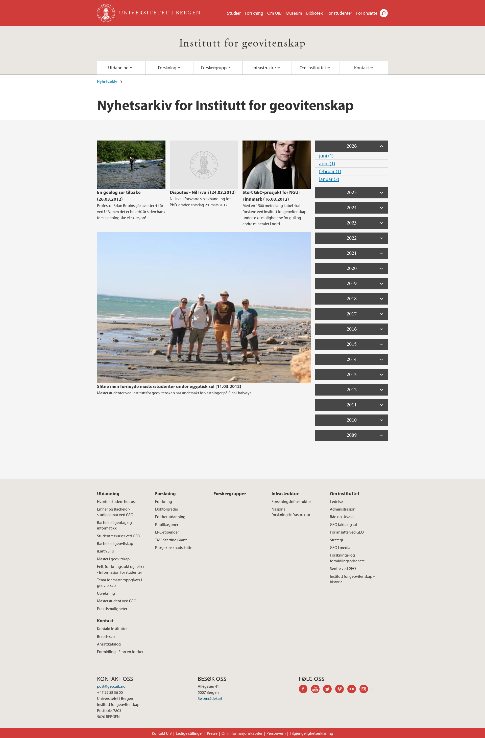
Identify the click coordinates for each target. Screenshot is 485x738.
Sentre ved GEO (343, 568)
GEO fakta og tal (343, 524)
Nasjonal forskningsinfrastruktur (291, 511)
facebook (305, 690)
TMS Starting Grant (171, 539)
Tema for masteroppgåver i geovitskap (119, 582)
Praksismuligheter (112, 608)
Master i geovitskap (113, 558)
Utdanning (118, 68)
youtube (317, 690)
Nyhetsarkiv (107, 81)
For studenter (339, 13)
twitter (329, 690)
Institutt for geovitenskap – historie (352, 579)
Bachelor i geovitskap (115, 543)
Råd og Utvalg (342, 516)
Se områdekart (210, 698)
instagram (365, 690)
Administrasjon (342, 509)
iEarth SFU (105, 551)
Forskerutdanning (170, 516)
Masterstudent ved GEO (116, 600)
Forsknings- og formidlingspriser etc (347, 557)
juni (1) (326, 155)
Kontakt (361, 68)
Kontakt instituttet (112, 628)
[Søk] (383, 13)
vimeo (341, 690)
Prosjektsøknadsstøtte (173, 547)
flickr (353, 690)
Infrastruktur (264, 68)
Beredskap (106, 636)
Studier (234, 13)
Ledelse (336, 501)
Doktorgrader (166, 509)
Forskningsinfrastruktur (291, 501)
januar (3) (329, 179)
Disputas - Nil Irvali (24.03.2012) (203, 192)
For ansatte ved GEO (347, 532)
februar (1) (330, 171)
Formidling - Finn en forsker (120, 651)
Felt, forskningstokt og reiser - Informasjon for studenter (120, 569)
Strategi (336, 539)
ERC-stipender (167, 532)
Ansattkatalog (109, 644)
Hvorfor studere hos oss (116, 501)
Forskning (254, 13)
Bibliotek (314, 13)
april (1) (327, 163)
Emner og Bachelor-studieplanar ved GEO (115, 511)
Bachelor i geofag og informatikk (114, 525)
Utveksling (106, 593)
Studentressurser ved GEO (118, 535)
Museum (294, 13)
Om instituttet (313, 68)
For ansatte (366, 13)
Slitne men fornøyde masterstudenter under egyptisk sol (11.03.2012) (169, 386)
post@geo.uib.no (111, 686)
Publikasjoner (166, 524)
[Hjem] (106, 13)
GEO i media (340, 547)
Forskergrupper (215, 68)
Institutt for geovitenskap (242, 43)
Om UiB (274, 13)
